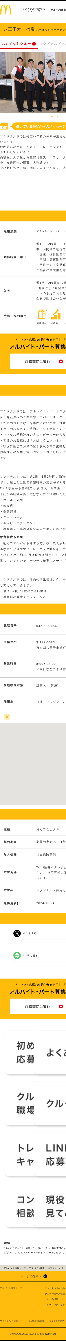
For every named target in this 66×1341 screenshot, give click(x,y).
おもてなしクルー (16, 43)
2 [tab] (57, 117)
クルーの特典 (51, 1299)
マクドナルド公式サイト (12, 1321)
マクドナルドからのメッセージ (33, 9)
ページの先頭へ (31, 1276)
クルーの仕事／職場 (55, 1293)
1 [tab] (52, 117)
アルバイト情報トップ (11, 1288)
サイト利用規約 (57, 1321)
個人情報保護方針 (36, 1321)
